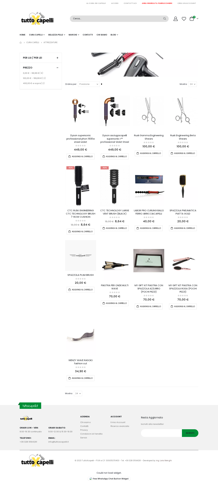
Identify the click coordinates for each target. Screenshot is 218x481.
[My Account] (175, 19)
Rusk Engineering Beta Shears (183, 137)
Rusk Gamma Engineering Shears (149, 137)
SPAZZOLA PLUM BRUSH (81, 275)
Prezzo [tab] (27, 67)
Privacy (84, 429)
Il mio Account (118, 422)
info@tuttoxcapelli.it (58, 441)
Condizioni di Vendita (91, 433)
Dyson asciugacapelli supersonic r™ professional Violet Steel (114, 139)
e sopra (34, 83)
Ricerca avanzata (120, 426)
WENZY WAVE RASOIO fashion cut (80, 362)
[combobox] (119, 18)
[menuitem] (114, 35)
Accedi (114, 3)
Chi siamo (85, 422)
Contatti (84, 426)
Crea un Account (186, 3)
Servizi (83, 437)
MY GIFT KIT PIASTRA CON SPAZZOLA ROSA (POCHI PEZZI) (183, 289)
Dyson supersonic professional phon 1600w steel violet (80, 139)
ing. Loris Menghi (164, 460)
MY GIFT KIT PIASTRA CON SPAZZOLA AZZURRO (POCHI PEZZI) (149, 289)
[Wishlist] (184, 19)
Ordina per (70, 84)
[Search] (164, 18)
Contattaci (130, 3)
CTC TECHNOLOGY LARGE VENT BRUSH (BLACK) (114, 212)
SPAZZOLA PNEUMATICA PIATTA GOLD (183, 212)
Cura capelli (32, 42)
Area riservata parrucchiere (157, 3)
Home (21, 42)
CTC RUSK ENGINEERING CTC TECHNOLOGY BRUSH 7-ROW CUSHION (80, 214)
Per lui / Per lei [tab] (32, 57)
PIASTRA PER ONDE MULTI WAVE (114, 287)
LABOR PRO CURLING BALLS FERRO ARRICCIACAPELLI (149, 212)
